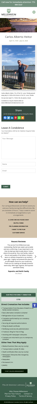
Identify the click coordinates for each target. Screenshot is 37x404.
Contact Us (28, 394)
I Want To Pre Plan (18, 229)
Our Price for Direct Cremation (18, 295)
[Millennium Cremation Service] (8, 12)
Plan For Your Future (13, 394)
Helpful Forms (18, 223)
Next (31, 256)
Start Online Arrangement (14, 371)
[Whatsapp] (19, 117)
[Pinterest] (15, 117)
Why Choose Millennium (18, 391)
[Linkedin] (12, 117)
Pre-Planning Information (18, 226)
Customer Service (18, 233)
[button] (34, 305)
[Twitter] (8, 117)
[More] (22, 117)
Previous (5, 256)
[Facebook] (5, 117)
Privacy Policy (10, 396)
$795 (18, 299)
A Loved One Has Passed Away (18, 220)
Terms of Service (25, 396)
